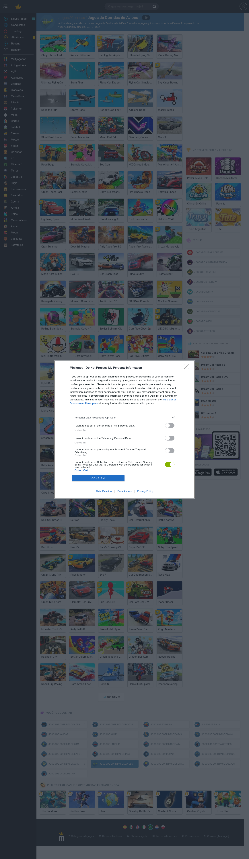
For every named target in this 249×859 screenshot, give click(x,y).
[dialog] (124, 429)
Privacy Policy (145, 491)
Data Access (124, 491)
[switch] (169, 425)
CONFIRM (98, 478)
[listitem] (124, 417)
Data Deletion (104, 491)
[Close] (187, 368)
